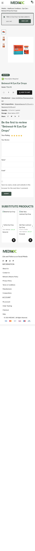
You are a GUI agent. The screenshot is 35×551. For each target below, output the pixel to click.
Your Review (5, 140)
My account (6, 302)
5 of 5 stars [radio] (21, 135)
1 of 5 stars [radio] (12, 135)
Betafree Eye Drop (8, 225)
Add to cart (25, 92)
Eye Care (25, 8)
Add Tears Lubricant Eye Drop (25, 226)
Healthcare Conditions (14, 8)
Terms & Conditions (9, 285)
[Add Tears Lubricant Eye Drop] (25, 217)
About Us (6, 268)
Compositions (7, 293)
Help (4, 314)
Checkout (6, 310)
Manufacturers (7, 289)
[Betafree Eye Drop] (9, 217)
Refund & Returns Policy (10, 276)
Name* (3, 160)
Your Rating (5, 135)
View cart (24, 21)
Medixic (3, 8)
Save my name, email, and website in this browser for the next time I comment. (15, 186)
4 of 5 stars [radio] (19, 135)
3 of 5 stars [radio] (17, 135)
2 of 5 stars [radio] (14, 135)
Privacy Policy (7, 281)
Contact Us (6, 273)
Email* (3, 170)
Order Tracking (7, 306)
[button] (33, 2)
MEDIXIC (12, 317)
